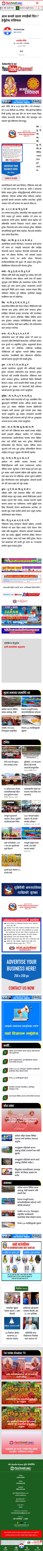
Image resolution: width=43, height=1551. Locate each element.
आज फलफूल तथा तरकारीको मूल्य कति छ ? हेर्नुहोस (21, 1401)
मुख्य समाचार (18, 32)
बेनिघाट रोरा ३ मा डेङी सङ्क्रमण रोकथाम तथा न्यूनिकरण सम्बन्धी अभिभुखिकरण (21, 1120)
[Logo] (12, 3)
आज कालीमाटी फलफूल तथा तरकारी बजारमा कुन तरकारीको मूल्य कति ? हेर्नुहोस (21, 1424)
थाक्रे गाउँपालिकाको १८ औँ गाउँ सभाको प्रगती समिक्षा (21, 1376)
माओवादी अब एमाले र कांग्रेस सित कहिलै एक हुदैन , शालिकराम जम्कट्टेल (21, 1450)
